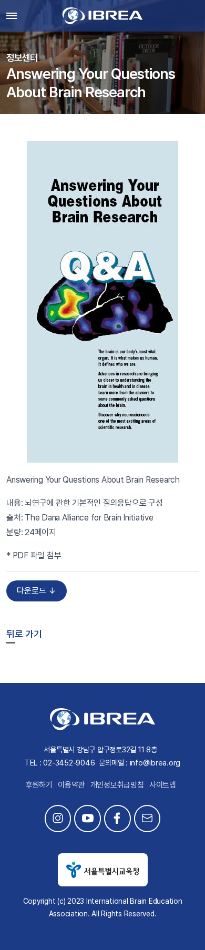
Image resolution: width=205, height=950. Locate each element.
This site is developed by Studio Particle (103, 927)
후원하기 (39, 785)
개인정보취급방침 (117, 785)
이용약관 (71, 785)
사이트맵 (162, 785)
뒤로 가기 (24, 633)
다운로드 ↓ (36, 591)
